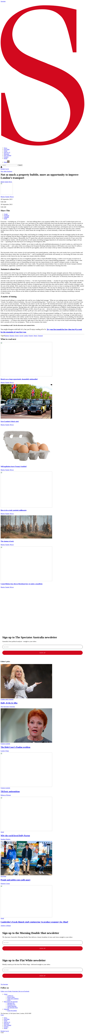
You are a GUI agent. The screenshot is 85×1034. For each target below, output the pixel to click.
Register (3, 169)
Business (12, 335)
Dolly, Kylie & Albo (9, 703)
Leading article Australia (7, 699)
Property (31, 335)
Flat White (3, 876)
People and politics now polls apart (15, 880)
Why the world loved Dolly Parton (15, 835)
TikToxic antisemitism (10, 791)
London (26, 335)
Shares (35, 335)
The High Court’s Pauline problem (15, 747)
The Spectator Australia (8, 706)
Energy (17, 335)
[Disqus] (42, 609)
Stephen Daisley (5, 839)
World (2, 832)
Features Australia (5, 743)
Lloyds (21, 335)
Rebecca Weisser (6, 795)
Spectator (3, 1)
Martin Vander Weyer (6, 181)
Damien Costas (5, 883)
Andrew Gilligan (6, 925)
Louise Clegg (5, 751)
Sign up (42, 652)
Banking (7, 335)
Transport (40, 335)
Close (2, 1015)
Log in (7, 169)
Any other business (6, 171)
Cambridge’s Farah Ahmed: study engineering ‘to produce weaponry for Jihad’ (34, 922)
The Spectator (4, 984)
